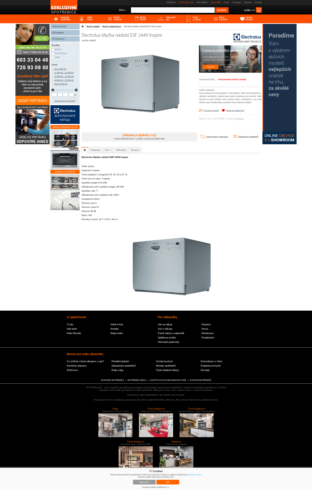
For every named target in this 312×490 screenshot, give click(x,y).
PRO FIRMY (202, 2)
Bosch (58, 49)
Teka (57, 57)
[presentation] (85, 150)
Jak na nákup (165, 324)
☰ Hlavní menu (59, 26)
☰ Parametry (58, 39)
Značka (56, 45)
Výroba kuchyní (164, 361)
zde (167, 487)
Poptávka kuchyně (211, 365)
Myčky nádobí (93, 26)
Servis (205, 328)
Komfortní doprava (76, 365)
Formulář (210, 67)
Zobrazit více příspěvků (65, 172)
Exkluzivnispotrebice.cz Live (65, 127)
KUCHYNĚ (216, 2)
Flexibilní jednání (120, 361)
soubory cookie (194, 475)
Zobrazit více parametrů (65, 101)
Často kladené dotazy (167, 370)
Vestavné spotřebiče (112, 380)
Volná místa (116, 324)
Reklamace (208, 333)
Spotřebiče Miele (136, 380)
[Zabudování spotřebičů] (235, 137)
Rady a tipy (117, 370)
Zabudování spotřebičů (248, 137)
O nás (226, 2)
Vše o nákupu (165, 328)
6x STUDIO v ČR (186, 2)
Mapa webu (116, 333)
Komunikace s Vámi (211, 361)
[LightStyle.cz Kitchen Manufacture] (65, 192)
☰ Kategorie (58, 33)
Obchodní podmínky (168, 342)
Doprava (248, 2)
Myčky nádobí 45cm (112, 26)
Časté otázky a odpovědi (171, 333)
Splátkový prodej (167, 337)
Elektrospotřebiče (200, 380)
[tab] (85, 150)
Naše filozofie (74, 333)
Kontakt (258, 2)
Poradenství (208, 337)
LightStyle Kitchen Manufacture (168, 380)
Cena (54, 64)
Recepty (205, 370)
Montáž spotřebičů (166, 365)
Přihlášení (171, 2)
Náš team (72, 328)
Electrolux (239, 119)
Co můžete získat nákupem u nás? (85, 361)
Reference (72, 370)
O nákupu (236, 2)
